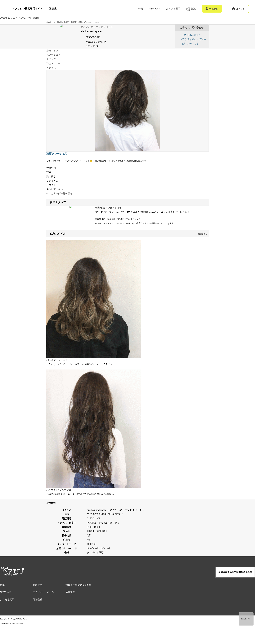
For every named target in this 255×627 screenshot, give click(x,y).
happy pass (11, 623)
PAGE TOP (246, 619)
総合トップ (50, 22)
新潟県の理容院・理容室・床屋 (69, 22)
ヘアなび (12, 619)
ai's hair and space (91, 22)
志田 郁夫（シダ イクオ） (108, 207)
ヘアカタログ (53, 55)
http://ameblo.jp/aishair (99, 548)
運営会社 (37, 599)
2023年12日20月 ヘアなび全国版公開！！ (22, 18)
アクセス (51, 67)
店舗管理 (70, 592)
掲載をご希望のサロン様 (78, 585)
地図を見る (114, 523)
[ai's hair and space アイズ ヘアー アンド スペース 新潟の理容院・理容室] (61, 26)
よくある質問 (173, 8)
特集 (140, 8)
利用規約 (37, 585)
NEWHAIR (154, 8)
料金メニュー (53, 63)
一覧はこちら (202, 234)
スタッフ (51, 59)
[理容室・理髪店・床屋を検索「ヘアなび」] (12, 568)
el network (20, 623)
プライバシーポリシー (44, 592)
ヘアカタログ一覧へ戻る (59, 193)
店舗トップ (52, 50)
